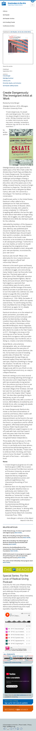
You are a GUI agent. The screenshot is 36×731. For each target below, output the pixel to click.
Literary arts (6, 80)
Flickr (18, 728)
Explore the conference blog (13, 662)
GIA (4, 652)
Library (5, 11)
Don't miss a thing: (16, 702)
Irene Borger (6, 76)
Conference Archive (8, 26)
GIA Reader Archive (8, 18)
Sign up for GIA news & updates (16, 703)
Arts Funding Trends (9, 22)
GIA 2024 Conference (20, 695)
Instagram (8, 728)
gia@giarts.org (11, 726)
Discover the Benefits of (16, 708)
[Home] (13, 3)
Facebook (4, 728)
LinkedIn (11, 728)
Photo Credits (22, 725)
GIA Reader (6, 15)
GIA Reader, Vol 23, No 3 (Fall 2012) (20, 32)
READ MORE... (19, 533)
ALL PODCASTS (9, 654)
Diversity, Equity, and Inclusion (12, 83)
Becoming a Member (16, 709)
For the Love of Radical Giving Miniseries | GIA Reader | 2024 (19, 652)
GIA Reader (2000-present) (10, 85)
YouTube (14, 728)
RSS (21, 728)
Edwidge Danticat (8, 78)
